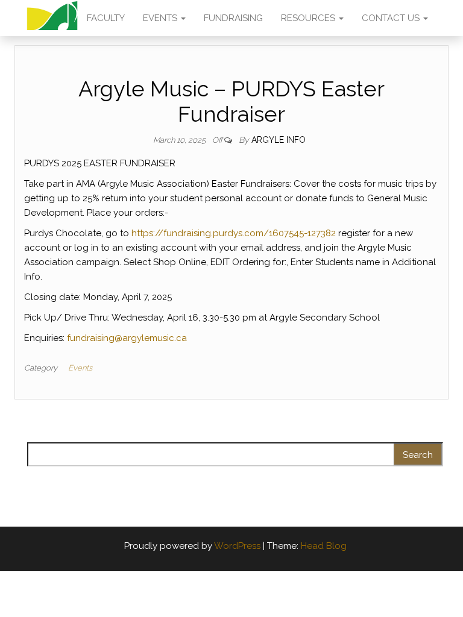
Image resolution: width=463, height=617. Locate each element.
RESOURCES (309, 18)
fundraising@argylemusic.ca (127, 338)
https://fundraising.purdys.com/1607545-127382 (233, 233)
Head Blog (324, 545)
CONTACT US (392, 18)
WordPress (237, 545)
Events (80, 367)
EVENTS (161, 18)
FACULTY (106, 18)
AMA (52, 18)
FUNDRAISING (233, 18)
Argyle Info (278, 140)
